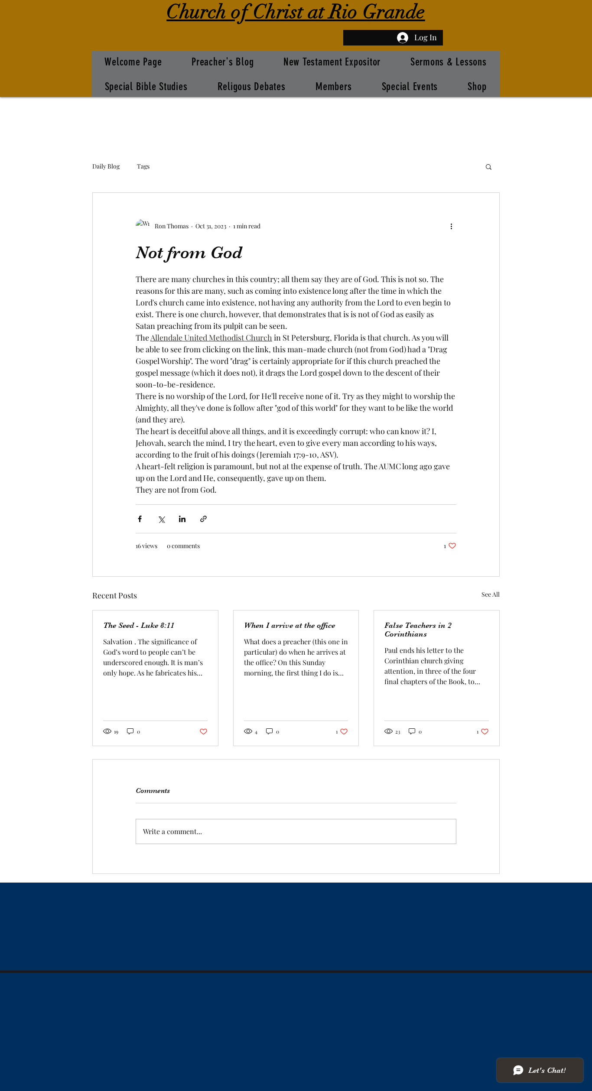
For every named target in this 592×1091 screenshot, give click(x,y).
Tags (143, 166)
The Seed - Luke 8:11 (138, 625)
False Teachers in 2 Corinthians (418, 629)
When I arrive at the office (289, 625)
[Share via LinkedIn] (182, 519)
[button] (489, 166)
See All (490, 594)
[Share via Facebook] (140, 519)
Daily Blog (106, 166)
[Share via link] (203, 519)
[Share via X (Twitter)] (161, 519)
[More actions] (451, 226)
